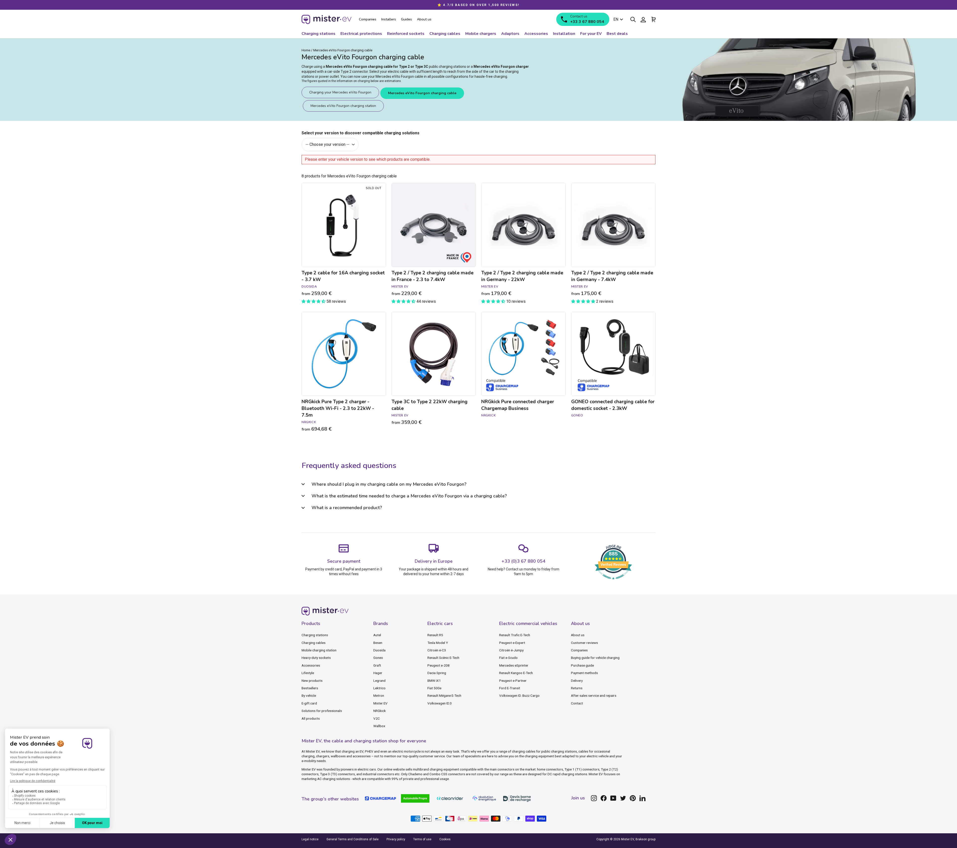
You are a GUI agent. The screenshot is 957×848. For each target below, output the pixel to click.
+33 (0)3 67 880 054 (523, 561)
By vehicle (309, 695)
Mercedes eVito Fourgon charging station (343, 105)
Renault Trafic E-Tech (514, 635)
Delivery (577, 681)
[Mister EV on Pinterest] (633, 798)
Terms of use (422, 839)
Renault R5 (435, 635)
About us (577, 635)
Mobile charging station (319, 650)
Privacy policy (396, 839)
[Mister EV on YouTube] (613, 798)
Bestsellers (310, 688)
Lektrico (379, 688)
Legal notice (310, 839)
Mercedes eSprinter (513, 665)
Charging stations (315, 635)
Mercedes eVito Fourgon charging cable (422, 93)
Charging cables (313, 643)
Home (306, 50)
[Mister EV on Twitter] (623, 798)
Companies (579, 650)
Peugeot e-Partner (513, 681)
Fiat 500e (434, 688)
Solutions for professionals (322, 711)
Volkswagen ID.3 (439, 703)
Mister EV (380, 703)
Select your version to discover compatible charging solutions (360, 133)
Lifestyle (308, 673)
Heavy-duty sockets (316, 658)
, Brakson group (644, 839)
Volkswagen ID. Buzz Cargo (519, 695)
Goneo (378, 658)
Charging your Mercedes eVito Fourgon (340, 92)
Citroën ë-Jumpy (511, 650)
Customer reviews (584, 643)
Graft (377, 665)
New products (312, 681)
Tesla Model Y (437, 643)
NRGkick (379, 711)
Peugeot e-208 (438, 665)
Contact (577, 703)
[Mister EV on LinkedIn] (642, 798)
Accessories (311, 665)
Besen (377, 643)
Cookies (445, 839)
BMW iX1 (434, 681)
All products (311, 718)
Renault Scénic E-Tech (443, 658)
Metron (378, 695)
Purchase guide (582, 665)
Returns (576, 688)
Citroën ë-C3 (436, 650)
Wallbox (379, 726)
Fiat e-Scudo (508, 658)
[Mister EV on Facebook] (604, 798)
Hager (377, 673)
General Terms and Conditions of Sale (352, 839)
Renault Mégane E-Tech (444, 695)
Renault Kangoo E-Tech (516, 673)
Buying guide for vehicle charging (595, 658)
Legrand (379, 681)
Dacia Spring (436, 673)
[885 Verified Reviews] (613, 582)
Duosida (379, 650)
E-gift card (309, 703)
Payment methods (584, 673)
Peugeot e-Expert (512, 643)
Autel (377, 635)
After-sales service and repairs (593, 695)
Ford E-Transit (509, 688)
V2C (376, 718)
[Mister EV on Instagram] (594, 798)
